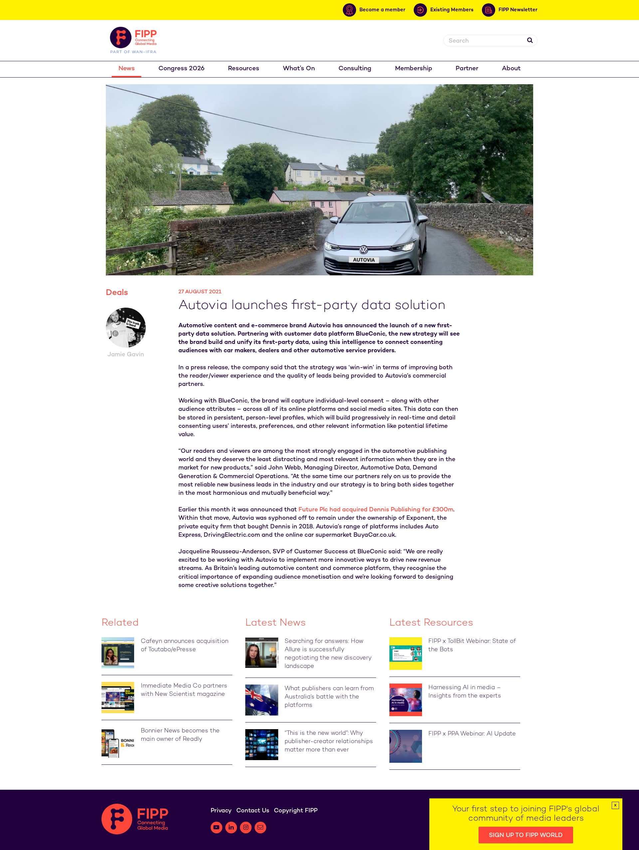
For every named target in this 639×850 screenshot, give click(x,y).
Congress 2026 (181, 68)
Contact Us (252, 811)
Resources (243, 68)
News (126, 68)
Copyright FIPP (296, 811)
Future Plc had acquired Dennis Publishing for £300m (376, 510)
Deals (117, 293)
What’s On (299, 68)
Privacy (221, 811)
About (511, 68)
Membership (413, 68)
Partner (467, 68)
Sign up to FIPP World (526, 835)
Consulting (354, 68)
